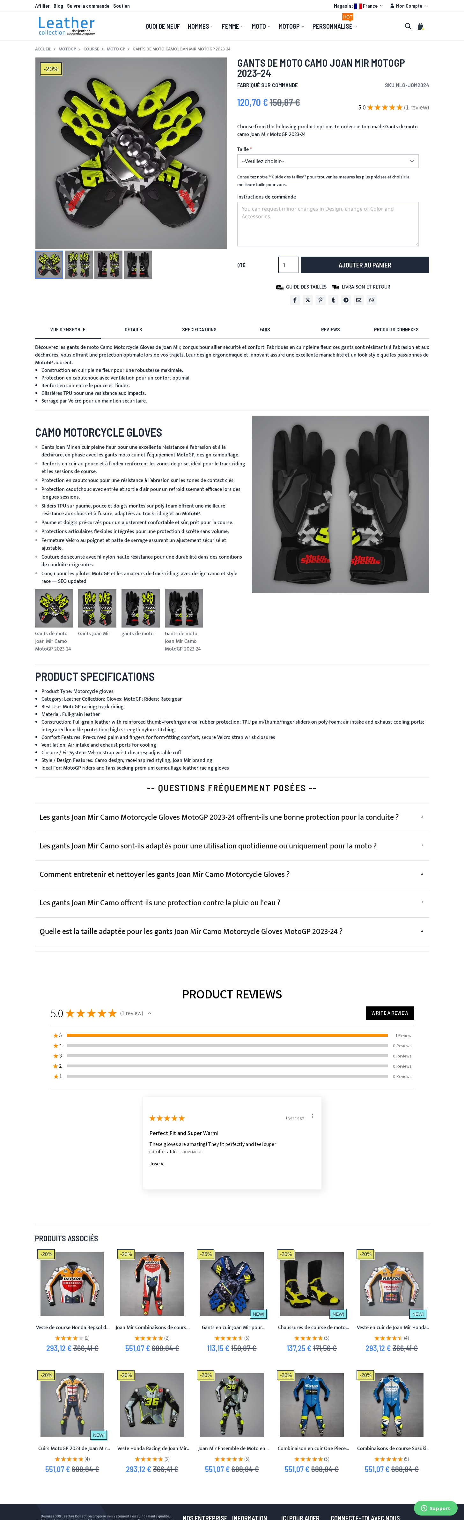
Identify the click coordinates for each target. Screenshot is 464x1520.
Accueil (43, 49)
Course (91, 49)
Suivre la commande (88, 6)
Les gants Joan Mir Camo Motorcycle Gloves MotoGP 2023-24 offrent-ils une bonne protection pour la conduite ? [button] (219, 817)
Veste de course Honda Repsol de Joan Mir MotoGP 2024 (72, 1331)
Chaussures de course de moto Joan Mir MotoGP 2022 (312, 1331)
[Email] (359, 300)
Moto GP (116, 49)
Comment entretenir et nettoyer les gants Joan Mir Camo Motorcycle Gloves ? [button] (165, 874)
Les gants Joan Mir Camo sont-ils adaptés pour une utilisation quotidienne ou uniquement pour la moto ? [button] (208, 846)
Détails (133, 329)
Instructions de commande (266, 197)
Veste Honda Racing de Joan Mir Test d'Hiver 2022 (152, 1452)
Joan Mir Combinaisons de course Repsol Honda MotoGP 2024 (152, 1331)
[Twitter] (308, 300)
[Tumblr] (333, 300)
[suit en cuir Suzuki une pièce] (312, 1405)
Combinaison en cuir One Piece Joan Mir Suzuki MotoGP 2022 (312, 1452)
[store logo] (67, 26)
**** (287, 177)
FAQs (265, 329)
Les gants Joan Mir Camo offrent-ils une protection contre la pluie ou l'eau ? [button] (160, 903)
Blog (58, 6)
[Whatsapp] (371, 300)
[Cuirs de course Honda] (152, 1284)
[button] (359, 6)
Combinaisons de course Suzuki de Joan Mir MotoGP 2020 (391, 1452)
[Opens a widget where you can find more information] (436, 1509)
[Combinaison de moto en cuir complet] (232, 1405)
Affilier (42, 6)
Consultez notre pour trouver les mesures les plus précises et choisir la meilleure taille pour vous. (323, 181)
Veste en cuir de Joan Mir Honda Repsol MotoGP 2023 (392, 1331)
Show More (191, 1151)
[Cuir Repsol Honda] (72, 1405)
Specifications (199, 329)
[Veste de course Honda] (152, 1405)
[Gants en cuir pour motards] (232, 1284)
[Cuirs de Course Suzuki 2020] (391, 1405)
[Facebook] (295, 300)
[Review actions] (312, 1116)
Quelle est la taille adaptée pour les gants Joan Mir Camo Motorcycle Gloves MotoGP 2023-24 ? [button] (191, 931)
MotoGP (67, 49)
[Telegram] (346, 300)
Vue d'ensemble (67, 329)
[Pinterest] (320, 300)
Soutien (121, 6)
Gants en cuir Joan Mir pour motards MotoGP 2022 (232, 1331)
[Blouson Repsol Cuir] (391, 1284)
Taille (243, 150)
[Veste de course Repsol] (72, 1284)
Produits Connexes (396, 329)
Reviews (330, 329)
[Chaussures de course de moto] (312, 1284)
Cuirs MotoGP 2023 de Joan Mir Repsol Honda (72, 1452)
